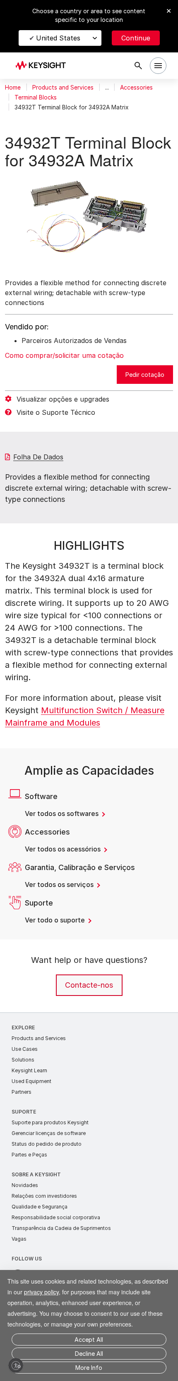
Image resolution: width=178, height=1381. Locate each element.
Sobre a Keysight (36, 1192)
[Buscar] (138, 66)
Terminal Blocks (35, 97)
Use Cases (25, 1067)
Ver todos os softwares (62, 831)
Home (13, 87)
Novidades (25, 1203)
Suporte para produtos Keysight (50, 1140)
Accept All (89, 1339)
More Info (88, 1367)
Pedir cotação (144, 392)
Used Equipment (31, 1099)
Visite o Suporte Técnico (56, 430)
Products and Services (63, 87)
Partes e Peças (29, 1172)
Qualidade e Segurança (39, 1224)
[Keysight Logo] (43, 66)
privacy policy (73, 1280)
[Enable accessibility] (15, 1365)
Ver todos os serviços (60, 902)
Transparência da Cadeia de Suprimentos (61, 1246)
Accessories (136, 87)
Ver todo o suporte (56, 938)
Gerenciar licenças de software (49, 1151)
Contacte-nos (89, 1002)
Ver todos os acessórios (63, 867)
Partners (21, 1110)
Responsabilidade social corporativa (56, 1235)
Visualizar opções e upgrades (63, 417)
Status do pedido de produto (47, 1162)
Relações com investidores (44, 1214)
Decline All (89, 1353)
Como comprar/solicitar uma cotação (64, 373)
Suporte (24, 1129)
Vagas (19, 1256)
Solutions (23, 1077)
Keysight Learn (29, 1088)
